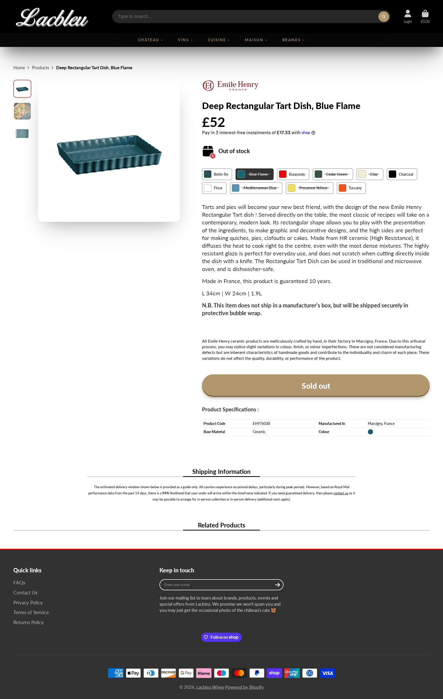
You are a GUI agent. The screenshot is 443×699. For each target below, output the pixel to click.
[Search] (383, 16)
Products (40, 67)
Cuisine (217, 40)
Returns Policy (28, 622)
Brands (291, 40)
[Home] (51, 16)
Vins (183, 40)
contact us (341, 493)
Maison (254, 40)
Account (408, 17)
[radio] (217, 174)
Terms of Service (31, 612)
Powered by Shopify (244, 687)
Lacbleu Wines (210, 687)
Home (19, 67)
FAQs (19, 582)
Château (148, 40)
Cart (425, 17)
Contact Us (25, 592)
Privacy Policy (28, 602)
